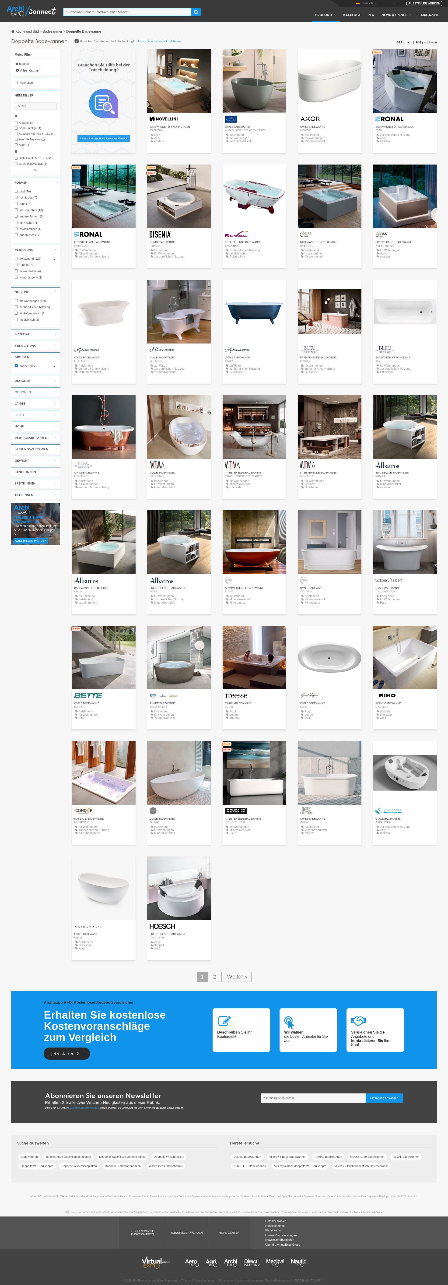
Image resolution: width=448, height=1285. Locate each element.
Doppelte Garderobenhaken (123, 1166)
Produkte (324, 15)
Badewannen (29, 1156)
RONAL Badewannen (328, 1156)
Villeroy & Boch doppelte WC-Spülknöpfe (300, 1166)
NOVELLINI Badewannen (250, 1166)
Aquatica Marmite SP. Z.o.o (38, 134)
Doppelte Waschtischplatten (79, 1166)
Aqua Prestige (30, 128)
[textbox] (127, 12)
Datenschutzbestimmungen (84, 1107)
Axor (24, 145)
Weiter (236, 976)
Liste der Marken (276, 1221)
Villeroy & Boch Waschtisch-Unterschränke (361, 1166)
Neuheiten (26, 82)
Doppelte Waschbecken (169, 1156)
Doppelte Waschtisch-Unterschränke (122, 1156)
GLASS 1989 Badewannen (367, 1156)
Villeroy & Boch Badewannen (287, 1156)
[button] (36, 95)
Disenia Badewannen (247, 1156)
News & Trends (394, 15)
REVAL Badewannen (406, 1156)
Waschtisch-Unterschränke (166, 1166)
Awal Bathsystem (32, 139)
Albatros (26, 123)
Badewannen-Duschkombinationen (68, 1156)
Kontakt (179, 57)
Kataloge (352, 15)
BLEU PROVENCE (33, 164)
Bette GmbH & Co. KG (35, 158)
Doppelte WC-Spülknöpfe (37, 1166)
